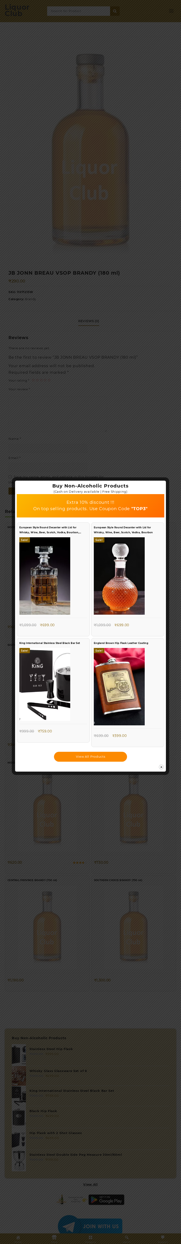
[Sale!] (44, 577)
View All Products (90, 756)
